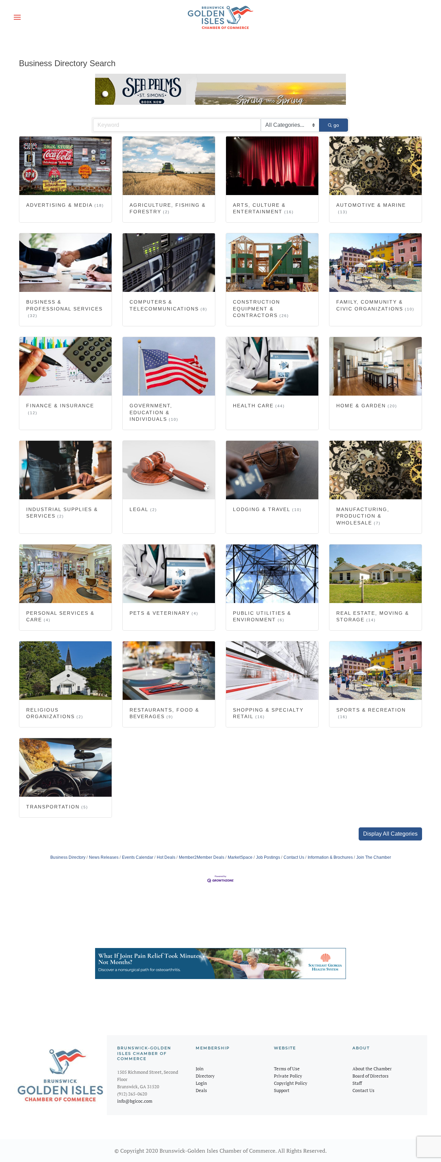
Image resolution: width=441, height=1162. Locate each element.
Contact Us (294, 857)
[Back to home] (220, 17)
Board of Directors (370, 1076)
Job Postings (268, 857)
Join (200, 1069)
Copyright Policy (290, 1083)
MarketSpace (240, 857)
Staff (357, 1083)
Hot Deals (166, 857)
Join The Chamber (373, 857)
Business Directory (67, 857)
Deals (201, 1090)
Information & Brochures (330, 857)
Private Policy (288, 1076)
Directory (205, 1076)
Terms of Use (287, 1069)
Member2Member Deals (201, 857)
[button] (17, 17)
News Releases (104, 857)
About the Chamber (372, 1069)
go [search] (336, 125)
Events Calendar (137, 857)
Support (281, 1090)
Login (201, 1083)
